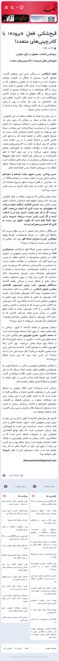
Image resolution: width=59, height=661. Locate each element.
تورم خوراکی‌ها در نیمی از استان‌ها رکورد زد (44, 555)
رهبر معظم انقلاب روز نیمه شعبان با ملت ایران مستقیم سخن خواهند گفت (15, 567)
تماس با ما (7, 648)
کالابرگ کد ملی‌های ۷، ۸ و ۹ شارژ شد (44, 621)
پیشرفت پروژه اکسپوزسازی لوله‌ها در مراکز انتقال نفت (15, 556)
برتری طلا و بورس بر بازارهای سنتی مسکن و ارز (44, 521)
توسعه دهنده (50, 648)
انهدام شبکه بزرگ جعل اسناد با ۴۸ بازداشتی (44, 611)
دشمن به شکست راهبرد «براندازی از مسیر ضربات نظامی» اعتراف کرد (44, 578)
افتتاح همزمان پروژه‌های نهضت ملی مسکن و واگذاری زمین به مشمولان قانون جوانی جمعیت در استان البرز (44, 633)
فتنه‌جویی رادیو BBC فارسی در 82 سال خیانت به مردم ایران (15, 537)
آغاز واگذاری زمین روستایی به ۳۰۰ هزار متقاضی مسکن (44, 502)
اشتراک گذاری (14, 475)
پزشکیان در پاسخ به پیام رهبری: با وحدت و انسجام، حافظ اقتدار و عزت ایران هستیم (44, 544)
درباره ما (18, 648)
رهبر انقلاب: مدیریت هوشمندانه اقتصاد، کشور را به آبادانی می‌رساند (44, 566)
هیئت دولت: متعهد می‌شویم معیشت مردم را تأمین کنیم (44, 512)
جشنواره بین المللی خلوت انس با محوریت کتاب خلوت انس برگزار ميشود (15, 598)
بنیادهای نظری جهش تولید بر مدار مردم (15, 547)
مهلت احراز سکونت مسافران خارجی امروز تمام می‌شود (44, 602)
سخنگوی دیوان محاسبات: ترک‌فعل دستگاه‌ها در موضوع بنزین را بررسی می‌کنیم (44, 532)
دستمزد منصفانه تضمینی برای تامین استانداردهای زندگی (15, 609)
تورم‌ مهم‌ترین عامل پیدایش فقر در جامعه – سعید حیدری (15, 502)
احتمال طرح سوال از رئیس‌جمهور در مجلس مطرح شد (15, 578)
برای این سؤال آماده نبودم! (18, 520)
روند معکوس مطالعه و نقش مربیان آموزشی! (15, 528)
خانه (26, 648)
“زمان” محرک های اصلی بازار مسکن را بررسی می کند (15, 587)
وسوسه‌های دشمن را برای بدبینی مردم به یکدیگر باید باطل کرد (15, 512)
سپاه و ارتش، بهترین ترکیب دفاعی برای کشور (15, 619)
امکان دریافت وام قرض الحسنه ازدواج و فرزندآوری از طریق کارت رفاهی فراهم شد (44, 591)
